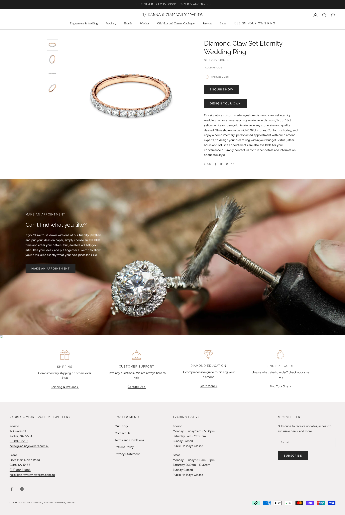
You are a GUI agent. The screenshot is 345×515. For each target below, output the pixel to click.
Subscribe (293, 455)
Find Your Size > (280, 386)
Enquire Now (221, 89)
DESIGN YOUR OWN (225, 103)
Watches (144, 23)
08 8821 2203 (19, 441)
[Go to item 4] (52, 88)
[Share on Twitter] (221, 164)
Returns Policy (124, 447)
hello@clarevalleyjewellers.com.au (32, 475)
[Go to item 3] (52, 73)
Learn (223, 23)
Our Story (121, 426)
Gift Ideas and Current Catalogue (175, 23)
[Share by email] (232, 164)
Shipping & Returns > (65, 387)
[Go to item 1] (52, 44)
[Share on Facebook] (215, 164)
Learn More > (208, 386)
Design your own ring (254, 23)
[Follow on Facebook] (12, 489)
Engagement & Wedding (84, 23)
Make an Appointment (50, 268)
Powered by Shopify (64, 502)
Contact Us (122, 433)
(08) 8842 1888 (20, 470)
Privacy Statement (127, 454)
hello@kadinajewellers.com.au (29, 446)
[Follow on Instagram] (22, 489)
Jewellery (111, 23)
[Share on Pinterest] (226, 164)
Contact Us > (137, 387)
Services (207, 23)
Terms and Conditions (129, 440)
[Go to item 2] (52, 59)
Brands (128, 23)
